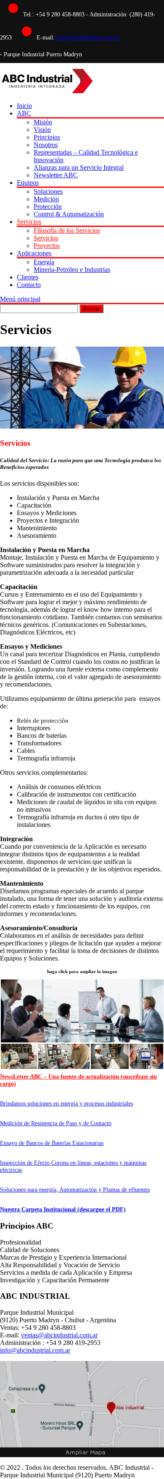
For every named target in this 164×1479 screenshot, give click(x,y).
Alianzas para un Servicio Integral (79, 167)
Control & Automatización (69, 214)
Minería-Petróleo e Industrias (72, 269)
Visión (42, 129)
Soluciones (48, 191)
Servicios (29, 221)
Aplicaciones (34, 253)
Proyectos (47, 245)
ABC (24, 113)
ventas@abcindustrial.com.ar (59, 1335)
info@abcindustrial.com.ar (87, 37)
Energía (44, 262)
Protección (48, 206)
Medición (46, 199)
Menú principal (20, 299)
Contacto (29, 284)
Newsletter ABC (56, 175)
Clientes (27, 277)
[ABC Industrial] (46, 91)
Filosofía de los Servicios (67, 230)
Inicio (24, 105)
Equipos (28, 182)
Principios (47, 137)
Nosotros (46, 144)
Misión (43, 122)
